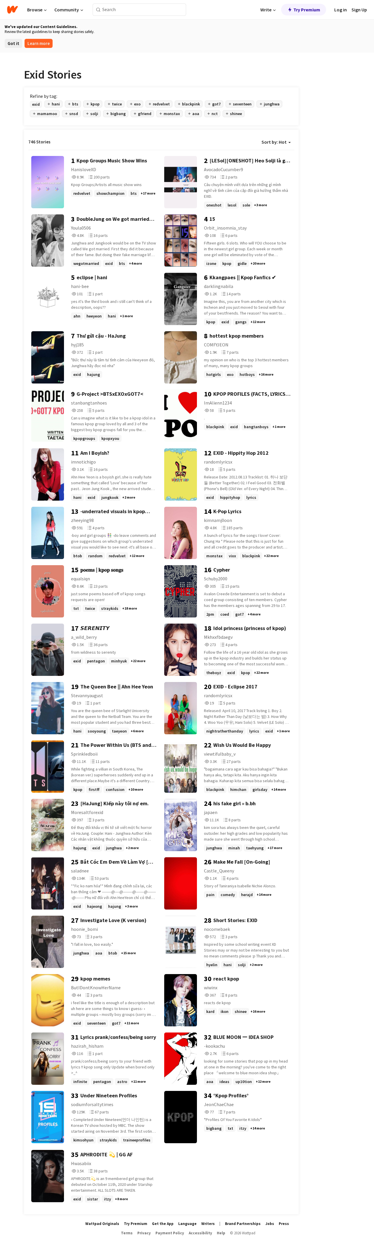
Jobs (269, 1223)
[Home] (12, 10)
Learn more (38, 43)
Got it (13, 43)
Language (187, 1223)
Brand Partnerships (243, 1223)
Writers (208, 1223)
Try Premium (306, 10)
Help (221, 1233)
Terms (127, 1233)
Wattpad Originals (102, 1223)
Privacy (144, 1233)
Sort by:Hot (274, 142)
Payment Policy (169, 1233)
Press (284, 1223)
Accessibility (200, 1233)
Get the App (163, 1223)
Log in (340, 10)
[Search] (98, 9)
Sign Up (359, 10)
